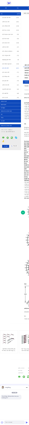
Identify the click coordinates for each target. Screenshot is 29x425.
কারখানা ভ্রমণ (3, 104)
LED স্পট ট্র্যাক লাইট (10, 55)
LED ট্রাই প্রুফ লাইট (10, 17)
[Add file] (2, 422)
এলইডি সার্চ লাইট (10, 47)
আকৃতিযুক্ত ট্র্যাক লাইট (10, 59)
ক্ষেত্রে (2, 117)
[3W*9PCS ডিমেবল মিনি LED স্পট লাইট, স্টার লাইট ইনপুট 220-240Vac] (9, 339)
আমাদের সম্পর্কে (4, 101)
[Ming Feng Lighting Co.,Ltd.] (3, 137)
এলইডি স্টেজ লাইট (10, 85)
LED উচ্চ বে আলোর (10, 30)
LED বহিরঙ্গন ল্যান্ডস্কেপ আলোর (10, 64)
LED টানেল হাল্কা (10, 38)
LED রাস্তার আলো (10, 42)
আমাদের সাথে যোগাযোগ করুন (6, 111)
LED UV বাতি (10, 97)
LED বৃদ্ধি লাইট (10, 80)
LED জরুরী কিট (10, 93)
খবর (1, 114)
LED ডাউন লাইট (10, 68)
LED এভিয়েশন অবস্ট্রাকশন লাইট (10, 51)
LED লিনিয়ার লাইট (10, 76)
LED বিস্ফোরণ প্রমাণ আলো (10, 34)
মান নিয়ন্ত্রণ (3, 107)
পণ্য (17, 8)
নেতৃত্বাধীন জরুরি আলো (10, 89)
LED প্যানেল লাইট (10, 72)
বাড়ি (6, 8)
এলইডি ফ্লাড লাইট (10, 21)
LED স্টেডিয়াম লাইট (10, 26)
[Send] (26, 422)
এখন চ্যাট (3, 121)
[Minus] (27, 387)
